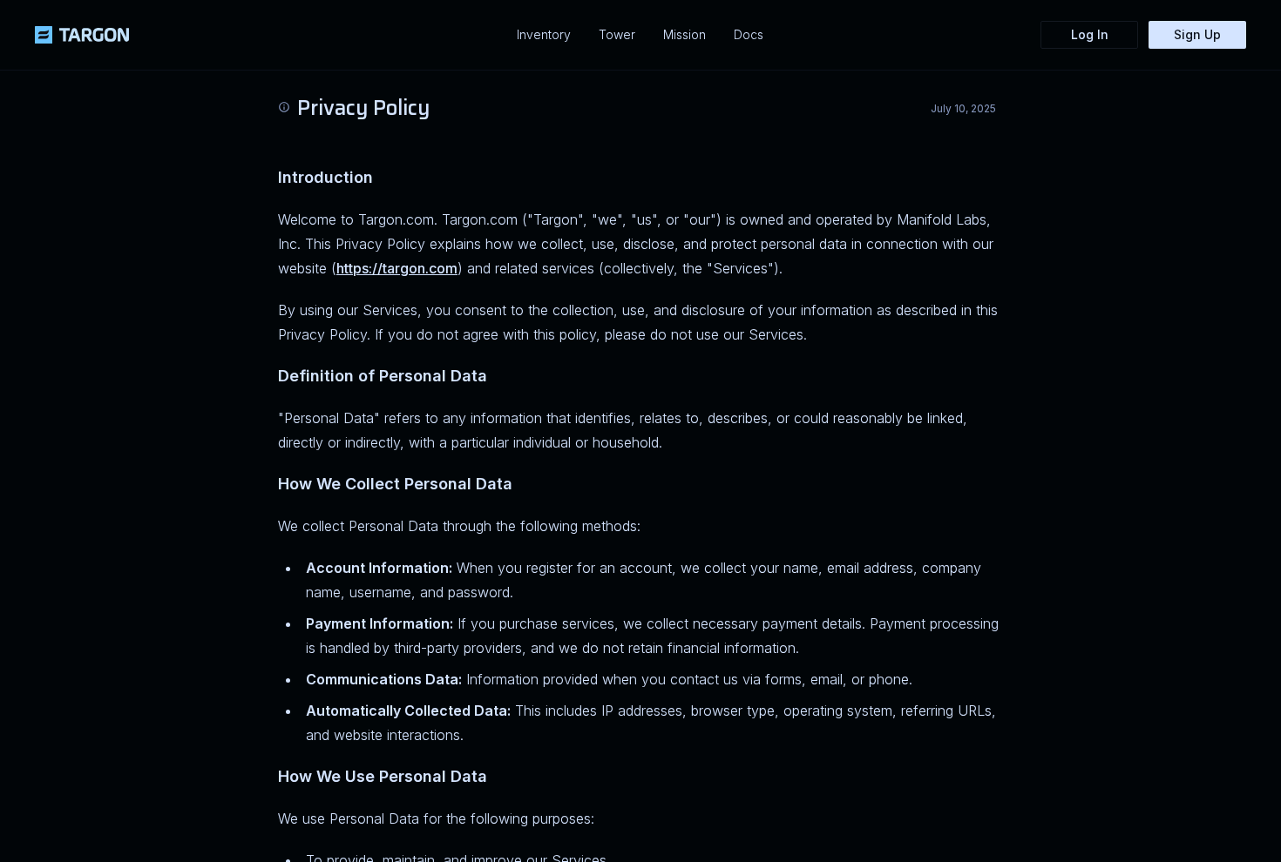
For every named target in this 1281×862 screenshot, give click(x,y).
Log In (1089, 34)
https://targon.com (397, 268)
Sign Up (1197, 34)
